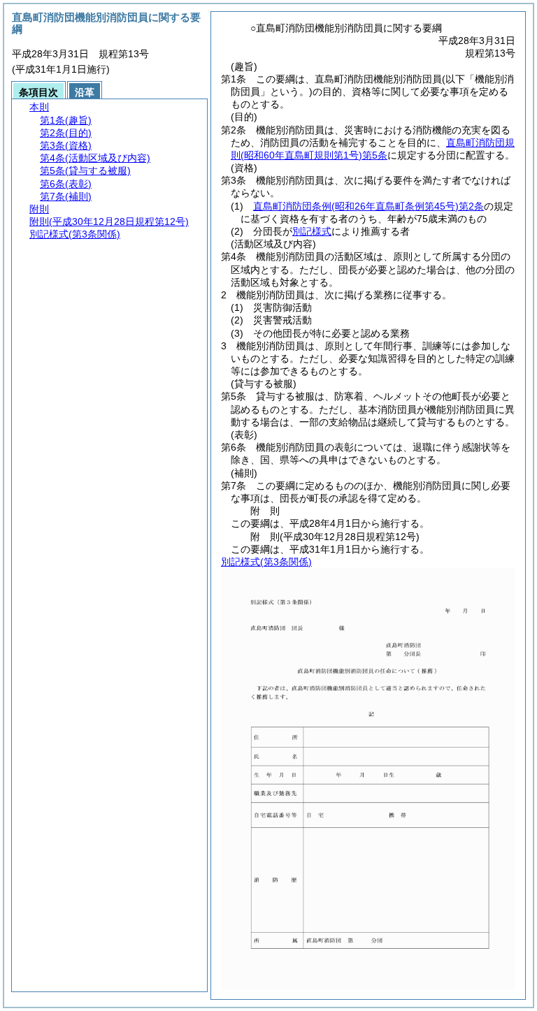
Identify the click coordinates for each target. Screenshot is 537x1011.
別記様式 (311, 231)
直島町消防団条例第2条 (368, 206)
